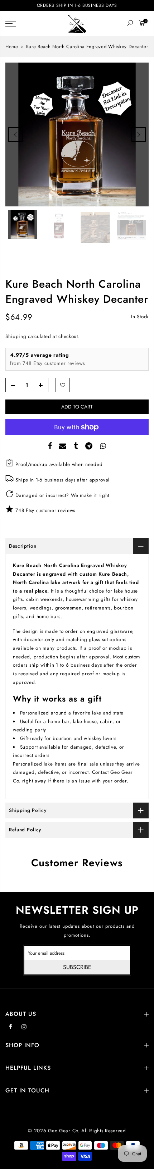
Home (11, 47)
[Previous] (15, 134)
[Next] (138, 134)
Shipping (16, 336)
